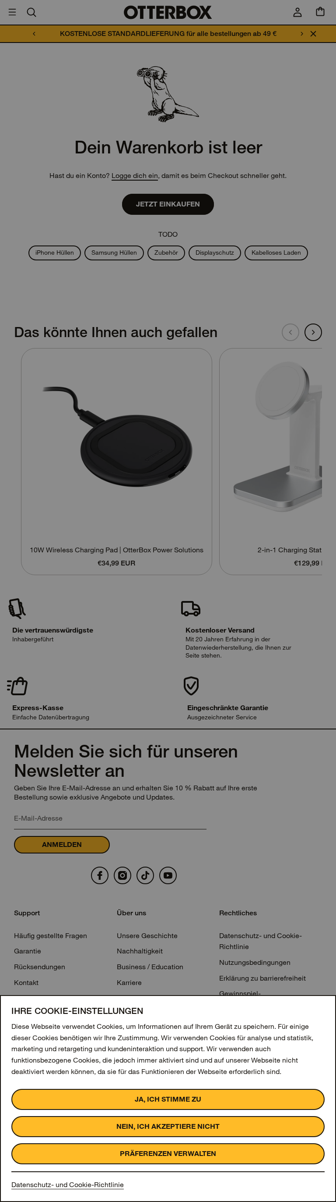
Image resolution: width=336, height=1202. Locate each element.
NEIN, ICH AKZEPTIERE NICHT (168, 1126)
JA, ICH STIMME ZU (168, 1099)
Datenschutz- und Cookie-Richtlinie (67, 1185)
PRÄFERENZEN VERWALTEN (168, 1153)
